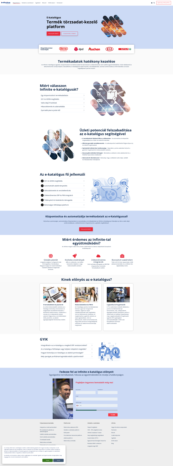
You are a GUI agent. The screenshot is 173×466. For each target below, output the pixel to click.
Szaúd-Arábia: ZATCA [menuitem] (93, 438)
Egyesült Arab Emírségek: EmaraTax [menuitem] (97, 440)
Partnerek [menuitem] (114, 430)
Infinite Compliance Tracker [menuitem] (95, 432)
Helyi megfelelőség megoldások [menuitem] (96, 435)
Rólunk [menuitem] (113, 432)
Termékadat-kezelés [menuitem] (45, 439)
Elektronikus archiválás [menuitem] (46, 442)
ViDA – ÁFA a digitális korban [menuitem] (95, 430)
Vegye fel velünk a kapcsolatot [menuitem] (119, 427)
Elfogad (47, 460)
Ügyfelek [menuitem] (113, 438)
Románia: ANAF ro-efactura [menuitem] (94, 443)
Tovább (113, 415)
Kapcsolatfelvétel (164, 3)
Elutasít (58, 460)
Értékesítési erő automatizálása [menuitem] (48, 445)
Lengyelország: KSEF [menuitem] (93, 446)
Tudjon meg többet (69, 33)
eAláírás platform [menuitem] (68, 438)
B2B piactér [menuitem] (67, 432)
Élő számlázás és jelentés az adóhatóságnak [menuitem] (47, 430)
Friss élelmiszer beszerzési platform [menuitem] (73, 435)
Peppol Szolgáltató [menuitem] (92, 427)
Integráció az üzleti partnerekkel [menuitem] (48, 427)
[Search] (154, 3)
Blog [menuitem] (112, 443)
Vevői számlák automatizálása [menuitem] (47, 437)
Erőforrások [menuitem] (114, 440)
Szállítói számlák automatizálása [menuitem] (48, 434)
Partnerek (59, 3)
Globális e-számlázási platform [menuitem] (71, 430)
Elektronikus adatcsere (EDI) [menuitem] (71, 427)
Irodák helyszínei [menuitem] (115, 435)
